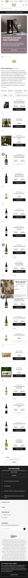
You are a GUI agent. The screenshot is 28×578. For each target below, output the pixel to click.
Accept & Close (14, 574)
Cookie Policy (9, 571)
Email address (16, 289)
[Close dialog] (26, 280)
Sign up (21, 292)
